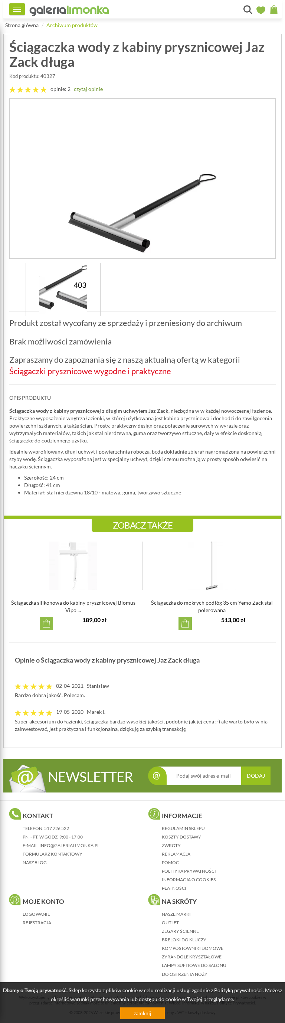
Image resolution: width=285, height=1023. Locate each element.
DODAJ (256, 775)
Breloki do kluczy (184, 939)
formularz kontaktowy (52, 854)
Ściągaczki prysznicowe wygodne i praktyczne (90, 371)
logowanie (36, 914)
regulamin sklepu (183, 828)
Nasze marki (176, 914)
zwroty (171, 845)
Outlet (170, 922)
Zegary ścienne (180, 931)
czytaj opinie (88, 89)
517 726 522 (56, 828)
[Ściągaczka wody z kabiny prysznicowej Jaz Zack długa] (142, 178)
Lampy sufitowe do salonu (194, 965)
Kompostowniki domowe (192, 948)
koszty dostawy (181, 837)
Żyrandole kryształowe (192, 957)
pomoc (170, 862)
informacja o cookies (189, 879)
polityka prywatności (189, 871)
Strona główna (22, 25)
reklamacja (176, 854)
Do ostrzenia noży (184, 974)
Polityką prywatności (238, 990)
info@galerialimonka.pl (69, 845)
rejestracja (37, 922)
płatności (174, 888)
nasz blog (35, 862)
